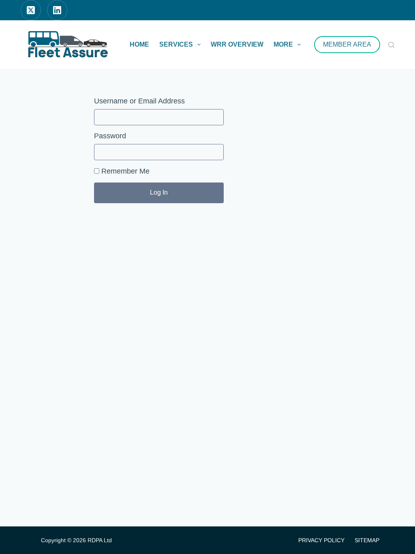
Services (176, 44)
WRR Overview (237, 44)
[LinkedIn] (57, 10)
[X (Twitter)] (31, 10)
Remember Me (124, 171)
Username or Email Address (139, 101)
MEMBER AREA (347, 44)
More (283, 44)
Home (139, 44)
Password (110, 136)
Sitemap (367, 540)
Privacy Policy (321, 540)
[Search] (391, 45)
